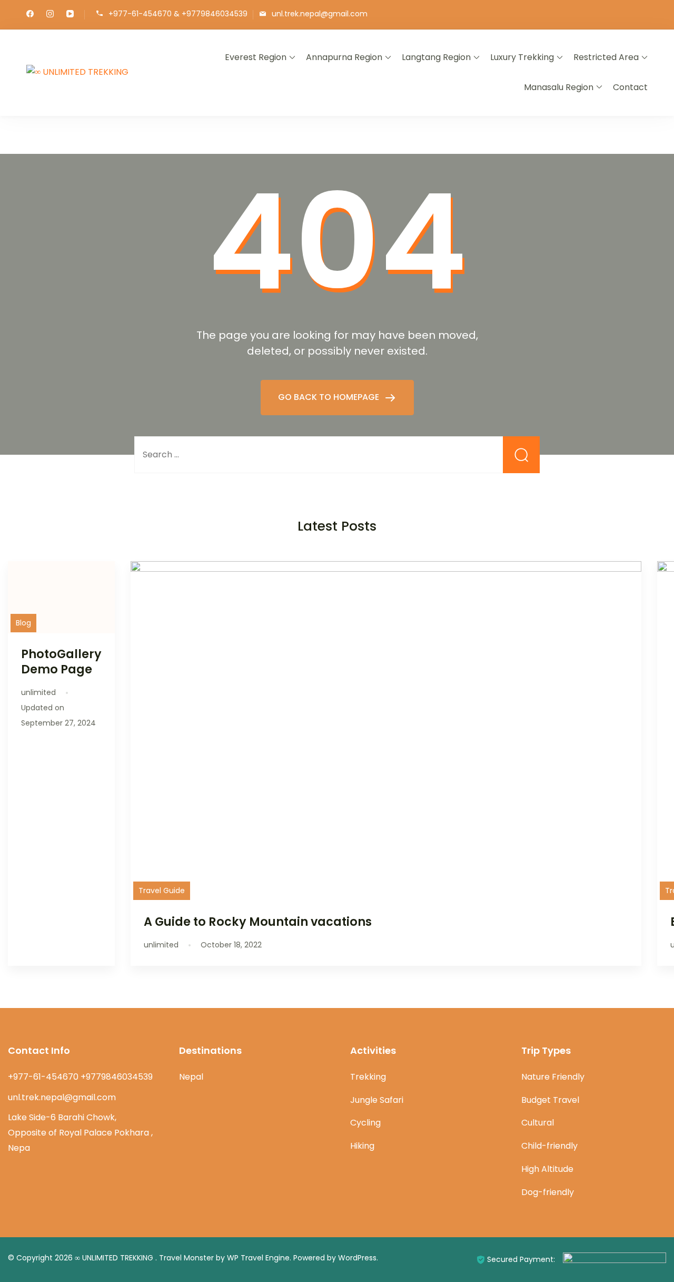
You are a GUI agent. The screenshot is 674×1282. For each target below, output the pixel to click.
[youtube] (70, 14)
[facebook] (30, 14)
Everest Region (255, 57)
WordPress (357, 1257)
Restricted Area (606, 57)
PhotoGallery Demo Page (61, 661)
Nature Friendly (552, 1077)
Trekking (368, 1077)
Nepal (191, 1077)
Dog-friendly (547, 1192)
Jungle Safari (376, 1100)
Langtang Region (436, 57)
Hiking (362, 1146)
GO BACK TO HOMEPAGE (329, 397)
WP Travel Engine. (259, 1257)
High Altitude (547, 1169)
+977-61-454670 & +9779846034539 (177, 14)
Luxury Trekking (522, 57)
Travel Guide (161, 890)
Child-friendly (549, 1146)
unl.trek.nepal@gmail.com (320, 14)
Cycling (365, 1123)
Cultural (537, 1123)
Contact (630, 87)
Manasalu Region (558, 87)
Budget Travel (550, 1100)
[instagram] (50, 14)
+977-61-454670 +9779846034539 (80, 1077)
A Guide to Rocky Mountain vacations (258, 921)
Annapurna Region (344, 57)
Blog (23, 623)
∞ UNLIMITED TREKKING (115, 1257)
